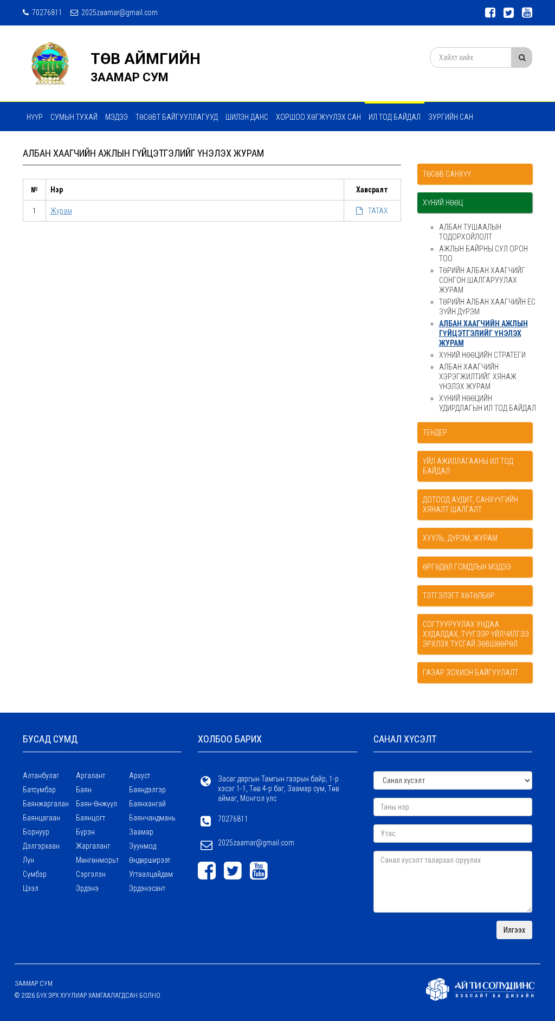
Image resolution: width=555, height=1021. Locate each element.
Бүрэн (85, 832)
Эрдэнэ (87, 888)
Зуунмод (142, 846)
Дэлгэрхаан (41, 846)
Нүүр (35, 117)
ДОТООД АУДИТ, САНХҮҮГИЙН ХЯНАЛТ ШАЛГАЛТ (470, 504)
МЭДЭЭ (116, 117)
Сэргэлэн (91, 874)
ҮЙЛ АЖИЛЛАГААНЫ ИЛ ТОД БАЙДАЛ (468, 466)
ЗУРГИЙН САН (450, 117)
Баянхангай (147, 803)
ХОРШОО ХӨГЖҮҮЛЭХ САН (318, 117)
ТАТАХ (378, 210)
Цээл (30, 888)
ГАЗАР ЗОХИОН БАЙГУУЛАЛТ (470, 672)
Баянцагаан (41, 817)
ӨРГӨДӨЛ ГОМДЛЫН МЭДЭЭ (467, 567)
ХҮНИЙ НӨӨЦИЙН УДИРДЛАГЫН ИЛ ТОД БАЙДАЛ (487, 403)
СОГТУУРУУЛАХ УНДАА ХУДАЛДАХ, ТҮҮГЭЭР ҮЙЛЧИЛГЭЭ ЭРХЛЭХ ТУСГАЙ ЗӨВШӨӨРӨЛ (476, 634)
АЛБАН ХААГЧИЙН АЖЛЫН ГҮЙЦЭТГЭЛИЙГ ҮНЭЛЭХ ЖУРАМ (483, 333)
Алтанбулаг (41, 775)
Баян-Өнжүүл (96, 803)
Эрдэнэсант (147, 888)
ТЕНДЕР (435, 432)
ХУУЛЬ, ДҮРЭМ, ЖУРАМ (460, 538)
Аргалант (90, 775)
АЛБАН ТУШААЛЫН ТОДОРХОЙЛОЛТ (470, 232)
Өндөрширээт (149, 860)
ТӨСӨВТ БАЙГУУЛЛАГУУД (176, 117)
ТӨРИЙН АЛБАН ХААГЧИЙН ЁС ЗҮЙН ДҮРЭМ (487, 307)
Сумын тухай (74, 117)
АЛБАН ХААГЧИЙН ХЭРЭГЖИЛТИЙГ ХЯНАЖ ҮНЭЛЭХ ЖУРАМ (478, 377)
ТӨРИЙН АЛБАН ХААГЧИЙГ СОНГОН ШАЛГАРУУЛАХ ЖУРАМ (482, 280)
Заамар (141, 832)
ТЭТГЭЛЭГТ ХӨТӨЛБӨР (459, 595)
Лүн (28, 860)
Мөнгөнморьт (97, 860)
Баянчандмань (152, 817)
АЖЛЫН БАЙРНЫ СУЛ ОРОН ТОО (483, 253)
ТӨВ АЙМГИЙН (146, 59)
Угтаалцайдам (151, 874)
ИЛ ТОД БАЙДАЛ (395, 117)
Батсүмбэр (39, 789)
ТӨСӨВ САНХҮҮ (447, 174)
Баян (84, 789)
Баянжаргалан (46, 803)
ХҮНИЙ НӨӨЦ (443, 202)
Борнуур (36, 832)
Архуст (139, 775)
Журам (61, 210)
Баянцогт (90, 817)
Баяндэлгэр (147, 789)
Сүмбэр (35, 874)
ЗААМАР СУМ (130, 77)
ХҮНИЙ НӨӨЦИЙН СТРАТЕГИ (482, 355)
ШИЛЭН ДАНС (246, 117)
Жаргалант (93, 846)
